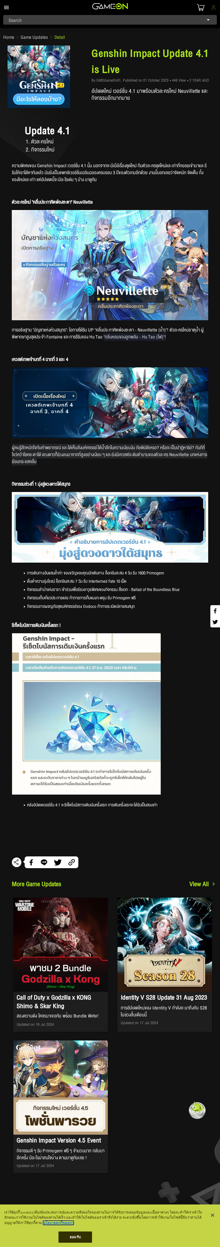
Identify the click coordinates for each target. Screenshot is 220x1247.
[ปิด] (212, 1215)
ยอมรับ (75, 1237)
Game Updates (34, 37)
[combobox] (110, 20)
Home (8, 37)
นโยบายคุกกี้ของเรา (58, 1223)
